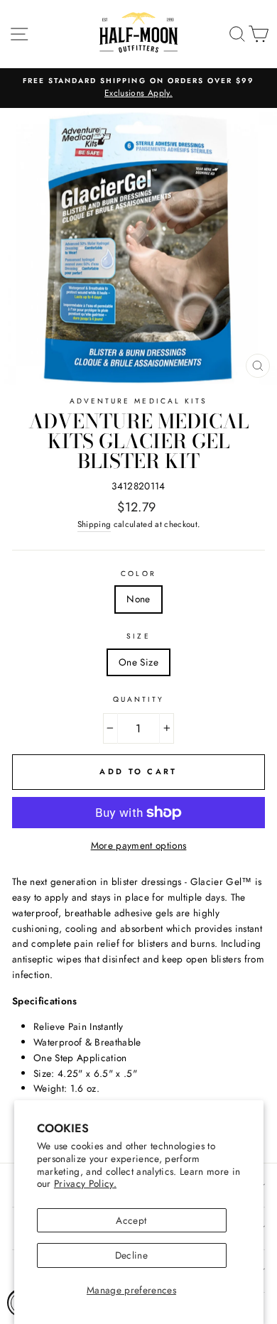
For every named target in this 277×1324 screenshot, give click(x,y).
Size (138, 636)
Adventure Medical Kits (138, 401)
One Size (138, 662)
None (138, 599)
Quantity (138, 699)
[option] (138, 88)
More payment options (139, 845)
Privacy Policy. (85, 1183)
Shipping (94, 524)
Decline (131, 1255)
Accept (131, 1220)
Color (138, 573)
